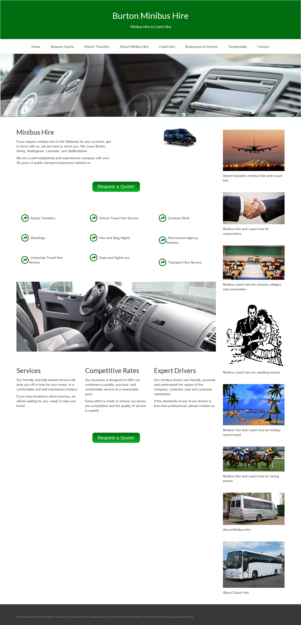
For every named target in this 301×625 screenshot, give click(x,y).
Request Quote (62, 47)
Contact (263, 47)
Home (36, 47)
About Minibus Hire (134, 47)
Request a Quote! (116, 186)
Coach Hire (167, 47)
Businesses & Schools (202, 47)
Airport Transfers (97, 47)
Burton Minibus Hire (150, 15)
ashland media (185, 617)
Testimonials (237, 47)
